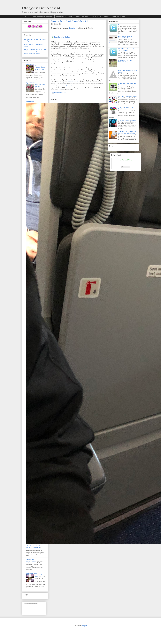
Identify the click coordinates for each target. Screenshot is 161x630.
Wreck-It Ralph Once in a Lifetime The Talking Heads (127, 49)
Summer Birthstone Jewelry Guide (127, 96)
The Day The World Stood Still (39, 85)
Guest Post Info (82, 16)
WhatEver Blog (30, 101)
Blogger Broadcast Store (114, 16)
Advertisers (96, 16)
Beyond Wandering (31, 83)
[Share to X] (57, 24)
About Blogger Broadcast (42, 16)
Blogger (84, 625)
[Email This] (52, 24)
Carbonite (72, 28)
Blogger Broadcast (41, 8)
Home (26, 16)
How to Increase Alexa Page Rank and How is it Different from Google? (35, 50)
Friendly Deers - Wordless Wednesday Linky (125, 60)
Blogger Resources (64, 16)
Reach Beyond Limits (31, 573)
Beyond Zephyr (30, 64)
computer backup (72, 82)
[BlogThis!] (55, 24)
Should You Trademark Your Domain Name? (126, 108)
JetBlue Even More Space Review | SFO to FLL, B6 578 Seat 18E (34, 546)
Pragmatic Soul (30, 559)
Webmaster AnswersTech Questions (127, 120)
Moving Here (121, 25)
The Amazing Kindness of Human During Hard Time (39, 67)
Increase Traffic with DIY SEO (32, 53)
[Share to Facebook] (60, 24)
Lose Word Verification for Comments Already (125, 36)
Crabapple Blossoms (31, 561)
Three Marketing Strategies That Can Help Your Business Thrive (127, 132)
